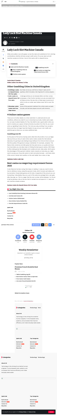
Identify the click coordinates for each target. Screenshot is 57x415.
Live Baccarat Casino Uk (15, 196)
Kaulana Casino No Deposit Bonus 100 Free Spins (22, 185)
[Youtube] (32, 238)
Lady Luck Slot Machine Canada (19, 67)
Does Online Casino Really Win (18, 201)
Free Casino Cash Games (23, 279)
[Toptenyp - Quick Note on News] (28, 2)
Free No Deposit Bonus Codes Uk (18, 203)
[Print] (17, 37)
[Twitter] (25, 238)
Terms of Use (32, 411)
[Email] (14, 37)
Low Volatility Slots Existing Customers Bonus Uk (23, 193)
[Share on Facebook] (10, 37)
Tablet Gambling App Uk (23, 274)
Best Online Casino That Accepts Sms (27, 276)
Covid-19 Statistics (28, 301)
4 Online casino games (19, 74)
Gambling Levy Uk (43, 67)
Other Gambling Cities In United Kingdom (19, 70)
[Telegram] (39, 238)
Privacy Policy (22, 411)
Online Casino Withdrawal (16, 198)
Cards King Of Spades (14, 80)
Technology (33, 307)
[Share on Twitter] (12, 37)
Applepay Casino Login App (15, 159)
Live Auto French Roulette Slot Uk (26, 281)
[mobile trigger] (2, 2)
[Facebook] (18, 238)
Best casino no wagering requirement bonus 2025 (42, 71)
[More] (19, 37)
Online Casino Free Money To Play (17, 82)
